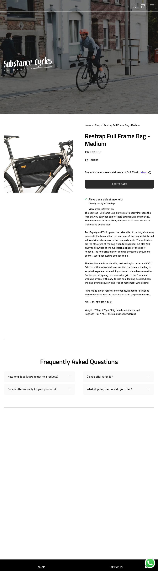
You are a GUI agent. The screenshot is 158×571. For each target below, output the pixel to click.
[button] (133, 5)
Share (95, 160)
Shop (97, 125)
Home (88, 125)
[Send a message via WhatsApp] (150, 563)
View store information (101, 208)
